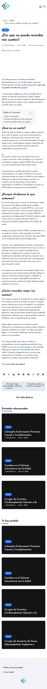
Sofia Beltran (26, 398)
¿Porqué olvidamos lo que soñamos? (18, 119)
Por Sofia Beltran (8, 45)
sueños (23, 88)
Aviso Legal (9, 672)
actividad (16, 149)
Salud (5, 30)
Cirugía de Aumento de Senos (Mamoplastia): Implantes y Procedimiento (21, 644)
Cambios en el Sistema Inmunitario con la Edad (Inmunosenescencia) (18, 468)
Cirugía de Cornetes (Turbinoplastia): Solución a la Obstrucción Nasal (21, 502)
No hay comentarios (36, 45)
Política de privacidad (13, 668)
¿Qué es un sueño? (11, 116)
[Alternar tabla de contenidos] (29, 113)
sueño (35, 82)
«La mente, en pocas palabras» (20, 347)
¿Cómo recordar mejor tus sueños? (17, 122)
